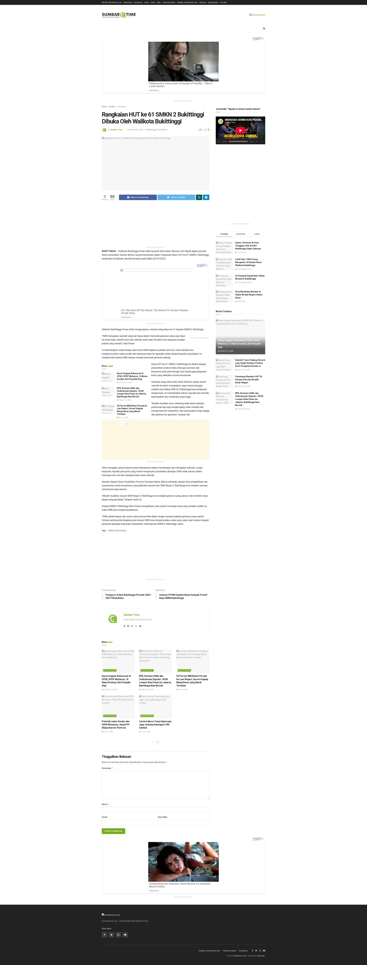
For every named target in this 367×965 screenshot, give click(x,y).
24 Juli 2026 (123, 418)
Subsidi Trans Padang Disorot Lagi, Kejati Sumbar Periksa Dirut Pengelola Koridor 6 (250, 363)
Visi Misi (223, 2)
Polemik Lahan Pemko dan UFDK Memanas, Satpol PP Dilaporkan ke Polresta (116, 724)
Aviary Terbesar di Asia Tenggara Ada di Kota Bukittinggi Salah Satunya (248, 245)
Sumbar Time (116, 130)
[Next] (127, 424)
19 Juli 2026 (145, 732)
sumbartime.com (240, 956)
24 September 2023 (135, 130)
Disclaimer (138, 2)
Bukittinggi (121, 107)
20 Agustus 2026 (243, 370)
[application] (240, 130)
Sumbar (112, 107)
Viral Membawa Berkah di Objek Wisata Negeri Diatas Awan (248, 294)
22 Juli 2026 (108, 732)
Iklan (159, 2)
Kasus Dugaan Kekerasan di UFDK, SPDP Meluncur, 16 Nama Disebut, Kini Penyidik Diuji (132, 376)
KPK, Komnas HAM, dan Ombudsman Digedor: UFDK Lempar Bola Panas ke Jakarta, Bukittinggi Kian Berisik (249, 399)
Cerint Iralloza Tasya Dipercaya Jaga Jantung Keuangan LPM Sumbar (155, 724)
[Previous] (122, 424)
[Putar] (219, 141)
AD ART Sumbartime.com (112, 2)
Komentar (107, 768)
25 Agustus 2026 (125, 382)
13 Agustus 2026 (243, 386)
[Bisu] (256, 141)
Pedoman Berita (169, 2)
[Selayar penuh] (261, 141)
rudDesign (261, 956)
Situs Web (162, 817)
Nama (105, 804)
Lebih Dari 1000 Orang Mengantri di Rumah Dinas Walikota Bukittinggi (248, 262)
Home (146, 2)
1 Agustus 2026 (124, 400)
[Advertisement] (155, 225)
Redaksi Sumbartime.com (187, 2)
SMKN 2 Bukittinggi (117, 531)
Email (105, 817)
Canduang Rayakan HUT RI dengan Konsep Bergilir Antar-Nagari (248, 379)
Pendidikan (162, 130)
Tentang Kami (212, 2)
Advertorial (128, 2)
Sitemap (202, 2)
